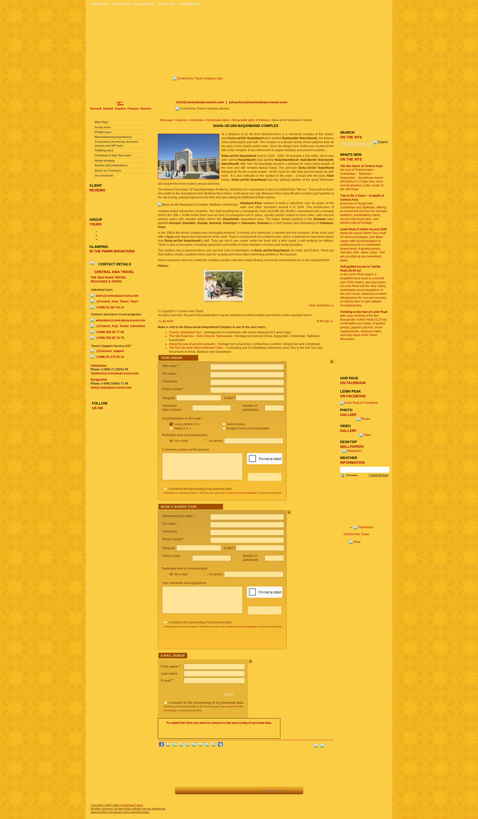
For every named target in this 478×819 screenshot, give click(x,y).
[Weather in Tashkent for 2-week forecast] (378, 475)
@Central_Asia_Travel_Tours (117, 301)
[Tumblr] (213, 745)
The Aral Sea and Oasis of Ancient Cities (196, 348)
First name (170, 666)
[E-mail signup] (330, 744)
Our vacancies (104, 175)
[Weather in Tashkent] (365, 471)
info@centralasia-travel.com (200, 102)
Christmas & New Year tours (113, 155)
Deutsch (145, 108)
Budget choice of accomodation (248, 428)
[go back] (181, 790)
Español (120, 108)
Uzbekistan (197, 119)
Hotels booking (105, 160)
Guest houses (236, 424)
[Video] (365, 435)
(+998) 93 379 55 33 (110, 357)
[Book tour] (251, 790)
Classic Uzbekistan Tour (185, 332)
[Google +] (200, 745)
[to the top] (192, 790)
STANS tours (103, 132)
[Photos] (365, 419)
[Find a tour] (215, 790)
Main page (166, 119)
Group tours (103, 127)
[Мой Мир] (174, 745)
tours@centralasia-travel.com (117, 295)
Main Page (101, 121)
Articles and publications (111, 165)
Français (133, 108)
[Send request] (226, 790)
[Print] (237, 790)
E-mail (167, 680)
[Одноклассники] (181, 745)
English (108, 108)
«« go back (165, 321)
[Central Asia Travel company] (198, 78)
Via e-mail (181, 441)
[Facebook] (161, 745)
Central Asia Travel (356, 534)
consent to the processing (241, 492)
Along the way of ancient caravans (192, 344)
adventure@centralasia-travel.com (258, 102)
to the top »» (325, 321)
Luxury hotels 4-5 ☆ (187, 424)
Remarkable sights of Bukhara (250, 119)
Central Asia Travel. (131, 805)
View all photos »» (321, 305)
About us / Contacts (108, 170)
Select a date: (171, 556)
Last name (169, 673)
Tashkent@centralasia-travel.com (115, 373)
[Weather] (349, 474)
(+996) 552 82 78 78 (110, 338)
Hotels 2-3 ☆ (182, 428)
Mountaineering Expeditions (113, 136)
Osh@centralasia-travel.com (111, 387)
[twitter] (187, 745)
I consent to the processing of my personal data (200, 489)
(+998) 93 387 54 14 (110, 307)
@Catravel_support (110, 351)
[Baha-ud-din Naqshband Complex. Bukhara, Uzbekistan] (223, 302)
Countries (181, 119)
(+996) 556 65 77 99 (110, 332)
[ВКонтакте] (168, 745)
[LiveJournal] (194, 745)
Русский (96, 108)
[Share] (204, 790)
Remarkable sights (218, 119)
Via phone (216, 441)
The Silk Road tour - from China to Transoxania (201, 336)
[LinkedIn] (207, 745)
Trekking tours (104, 150)
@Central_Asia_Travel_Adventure (120, 326)
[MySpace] (220, 745)
